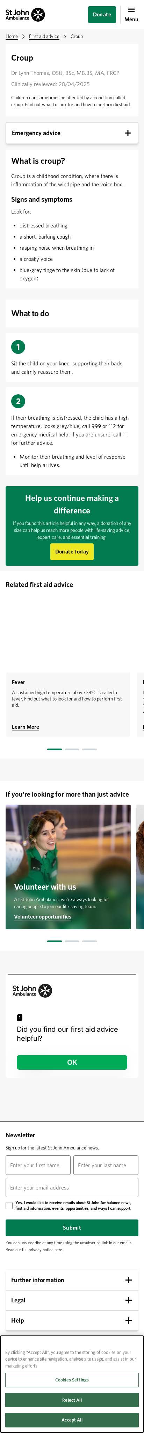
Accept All (72, 1420)
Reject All (71, 1400)
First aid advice (44, 36)
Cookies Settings (72, 1379)
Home (12, 36)
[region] (72, 1384)
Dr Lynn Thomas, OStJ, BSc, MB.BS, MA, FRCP (65, 73)
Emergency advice (36, 133)
